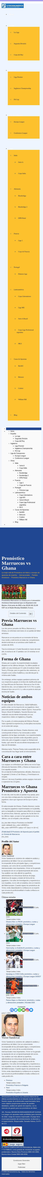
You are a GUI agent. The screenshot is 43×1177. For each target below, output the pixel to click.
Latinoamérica (19, 289)
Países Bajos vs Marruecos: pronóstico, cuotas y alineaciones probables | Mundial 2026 (23, 1001)
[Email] (23, 1010)
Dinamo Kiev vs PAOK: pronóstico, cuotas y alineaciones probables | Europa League (22, 923)
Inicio (11, 14)
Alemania (17, 189)
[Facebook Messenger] (31, 1010)
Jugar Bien (21, 1164)
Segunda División (20, 44)
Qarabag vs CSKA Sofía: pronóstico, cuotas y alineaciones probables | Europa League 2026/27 (23, 975)
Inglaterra (12, 70)
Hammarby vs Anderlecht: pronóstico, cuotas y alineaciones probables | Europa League (23, 949)
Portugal (17, 267)
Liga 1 (20, 240)
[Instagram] (27, 1010)
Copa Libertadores (24, 296)
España (11, 26)
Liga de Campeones (16, 115)
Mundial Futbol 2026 (30, 986)
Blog (15, 415)
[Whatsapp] (20, 1010)
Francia (16, 234)
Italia (15, 155)
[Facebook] (12, 1010)
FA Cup (16, 99)
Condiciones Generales (21, 1160)
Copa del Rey (18, 55)
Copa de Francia (24, 252)
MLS (20, 343)
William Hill (22, 399)
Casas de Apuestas (20, 359)
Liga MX (21, 307)
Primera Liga (22, 274)
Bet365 (20, 366)
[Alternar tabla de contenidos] (29, 614)
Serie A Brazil (23, 319)
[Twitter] (16, 1010)
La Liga (16, 32)
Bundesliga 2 (22, 207)
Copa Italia (22, 173)
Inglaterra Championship (22, 88)
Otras (11, 148)
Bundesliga (22, 196)
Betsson (21, 377)
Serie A (20, 162)
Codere (20, 388)
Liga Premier (18, 77)
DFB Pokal (22, 218)
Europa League (19, 122)
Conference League (20, 133)
